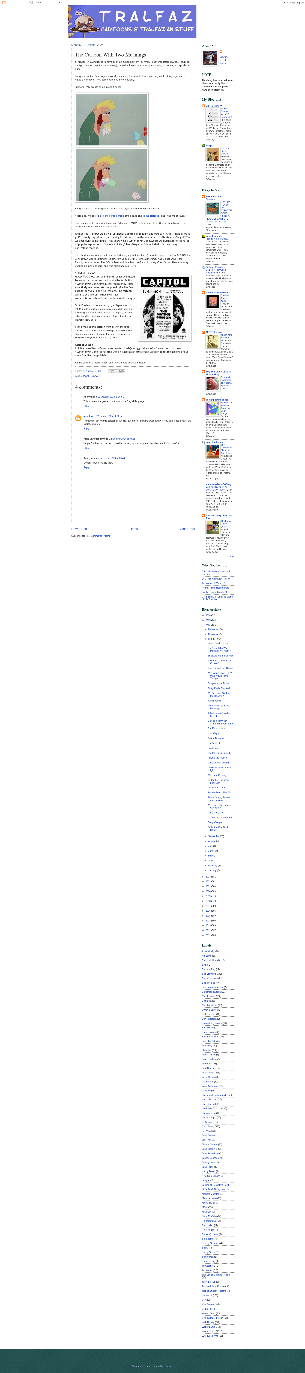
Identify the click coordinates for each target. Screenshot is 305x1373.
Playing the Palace (217, 757)
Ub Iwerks (207, 1295)
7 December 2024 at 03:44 (111, 458)
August (212, 841)
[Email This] (110, 371)
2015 (208, 915)
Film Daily (207, 1045)
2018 (208, 901)
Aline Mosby (208, 951)
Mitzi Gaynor (214, 733)
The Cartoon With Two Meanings (219, 707)
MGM (86, 376)
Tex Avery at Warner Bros (215, 583)
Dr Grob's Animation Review (216, 578)
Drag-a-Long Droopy (212, 1023)
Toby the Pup (209, 1282)
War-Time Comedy (217, 775)
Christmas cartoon (211, 991)
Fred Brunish (208, 1068)
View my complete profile (224, 60)
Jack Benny (208, 1126)
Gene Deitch (208, 1077)
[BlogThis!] (113, 371)
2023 (208, 876)
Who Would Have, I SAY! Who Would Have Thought (220, 676)
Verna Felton (208, 1309)
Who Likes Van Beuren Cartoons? (219, 806)
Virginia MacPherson (212, 1318)
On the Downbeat (216, 738)
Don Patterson (209, 1018)
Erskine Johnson (210, 1036)
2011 (208, 935)
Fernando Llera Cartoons (214, 198)
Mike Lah (206, 1211)
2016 (208, 910)
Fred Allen (207, 1063)
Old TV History (214, 106)
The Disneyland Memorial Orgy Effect (226, 449)
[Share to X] (116, 371)
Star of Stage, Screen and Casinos (219, 798)
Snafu (205, 1247)
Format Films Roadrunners (215, 587)
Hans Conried (209, 1104)
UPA (204, 1300)
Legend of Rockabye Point (215, 1185)
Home (134, 529)
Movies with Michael (217, 292)
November (213, 634)
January (212, 870)
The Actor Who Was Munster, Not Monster (220, 649)
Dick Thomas (209, 1014)
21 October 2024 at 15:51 (111, 396)
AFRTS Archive (214, 332)
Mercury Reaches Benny (220, 668)
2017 (208, 906)
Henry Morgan (209, 1117)
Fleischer (206, 1050)
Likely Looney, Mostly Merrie (216, 592)
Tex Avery (95, 376)
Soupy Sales (208, 1252)
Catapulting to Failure (218, 683)
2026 (208, 615)
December (213, 629)
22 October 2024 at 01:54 (109, 416)
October (212, 639)
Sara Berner (208, 1238)
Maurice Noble (209, 1198)
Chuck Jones (208, 996)
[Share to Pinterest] (123, 371)
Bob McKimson (210, 978)
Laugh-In (206, 1180)
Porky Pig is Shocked (219, 688)
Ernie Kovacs (209, 1032)
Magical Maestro (210, 1194)
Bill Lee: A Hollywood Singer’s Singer (216, 271)
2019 (208, 896)
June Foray (207, 1167)
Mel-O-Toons (208, 1203)
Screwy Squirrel (210, 1243)
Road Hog (213, 748)
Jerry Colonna (209, 1135)
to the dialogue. (151, 215)
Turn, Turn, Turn (216, 812)
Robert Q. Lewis (210, 1234)
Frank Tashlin (209, 1059)
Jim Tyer (206, 1140)
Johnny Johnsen (210, 1158)
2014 (208, 920)
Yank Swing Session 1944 (226, 338)
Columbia (206, 1000)
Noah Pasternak (214, 442)
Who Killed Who (210, 1336)
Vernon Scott (208, 1313)
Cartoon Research (215, 267)
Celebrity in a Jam (217, 787)
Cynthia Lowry (209, 1009)
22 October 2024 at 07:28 (122, 438)
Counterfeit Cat (209, 1005)
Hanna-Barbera (209, 1099)
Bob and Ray (208, 969)
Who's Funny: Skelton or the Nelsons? (220, 694)
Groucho (206, 1090)
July (210, 846)
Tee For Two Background (220, 817)
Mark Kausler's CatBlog (218, 484)
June (211, 851)
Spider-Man (208, 1256)
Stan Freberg (208, 1261)
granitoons (89, 416)
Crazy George (215, 822)
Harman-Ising (209, 1113)
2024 (208, 625)
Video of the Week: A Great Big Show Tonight (226, 408)
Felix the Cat (208, 1041)
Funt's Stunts (214, 743)
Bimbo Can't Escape (218, 643)
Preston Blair (208, 1229)
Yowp (89, 371)
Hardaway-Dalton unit (213, 1108)
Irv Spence (207, 1122)
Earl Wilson (208, 1027)
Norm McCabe (209, 1216)
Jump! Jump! (214, 700)
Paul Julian (207, 1225)
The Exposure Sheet (217, 399)
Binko (205, 964)
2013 (208, 925)
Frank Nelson (209, 1054)
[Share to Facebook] (120, 371)
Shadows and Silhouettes (221, 655)
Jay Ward (207, 1131)
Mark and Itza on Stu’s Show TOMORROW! (216, 488)
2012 (208, 930)
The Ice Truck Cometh (219, 753)
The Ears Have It (216, 728)
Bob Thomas (208, 982)
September (214, 836)
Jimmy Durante (209, 1144)
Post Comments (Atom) (98, 536)
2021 (208, 886)
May (210, 855)
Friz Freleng (208, 1072)
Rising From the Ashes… (218, 239)
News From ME (214, 236)
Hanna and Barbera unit (214, 1095)
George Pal (207, 1081)
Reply (86, 406)
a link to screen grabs (112, 215)
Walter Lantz (208, 1327)
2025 (208, 620)
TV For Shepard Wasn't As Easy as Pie (226, 112)
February (213, 865)
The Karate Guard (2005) (226, 524)
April (211, 860)
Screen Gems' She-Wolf (220, 792)
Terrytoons (207, 1265)
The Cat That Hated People (216, 1274)
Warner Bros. (208, 1331)
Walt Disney (208, 1322)
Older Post (187, 529)
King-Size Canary (211, 1176)
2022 (208, 881)
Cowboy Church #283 (225, 298)
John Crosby (208, 1149)
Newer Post (79, 529)
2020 (208, 891)
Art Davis (206, 955)
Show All (230, 556)
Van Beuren (208, 1304)
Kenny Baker (208, 1171)
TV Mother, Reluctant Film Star (218, 781)
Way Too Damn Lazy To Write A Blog (218, 373)
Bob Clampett (209, 973)
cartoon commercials (212, 987)
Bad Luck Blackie (211, 960)
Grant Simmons (210, 1086)
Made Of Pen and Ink (218, 762)
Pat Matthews (209, 1220)
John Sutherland (210, 1153)
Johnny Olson (209, 1162)
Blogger (168, 1366)
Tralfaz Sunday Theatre (214, 1291)
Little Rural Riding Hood (214, 1189)
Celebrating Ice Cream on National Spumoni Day (226, 383)
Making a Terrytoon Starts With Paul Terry (220, 722)
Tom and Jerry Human (213, 1286)
